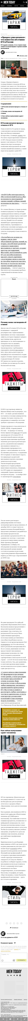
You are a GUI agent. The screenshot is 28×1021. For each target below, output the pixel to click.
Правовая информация (18, 999)
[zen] (17, 975)
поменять (13, 849)
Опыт (6, 34)
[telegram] (14, 975)
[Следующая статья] (14, 965)
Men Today (9, 2)
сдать (11, 814)
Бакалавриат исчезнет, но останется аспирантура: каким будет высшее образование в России (13, 712)
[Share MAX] (10, 1019)
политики (24, 58)
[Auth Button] (26, 2)
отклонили (17, 477)
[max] (20, 975)
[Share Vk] (3, 1019)
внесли (16, 433)
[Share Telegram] (17, 1019)
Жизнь (2, 34)
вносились (19, 350)
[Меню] (1, 2)
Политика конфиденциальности (6, 999)
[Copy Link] (24, 1019)
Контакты (25, 999)
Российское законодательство (11, 58)
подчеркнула (5, 644)
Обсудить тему (23, 55)
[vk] (11, 975)
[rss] (8, 975)
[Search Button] (24, 2)
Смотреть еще (14, 296)
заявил (20, 135)
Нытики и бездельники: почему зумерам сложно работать (13, 718)
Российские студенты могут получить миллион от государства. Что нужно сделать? (14, 724)
